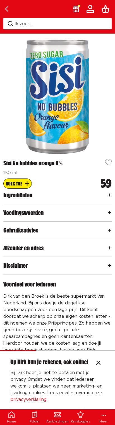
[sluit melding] (98, 363)
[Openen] (109, 195)
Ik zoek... (23, 24)
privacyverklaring (28, 399)
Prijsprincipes (62, 323)
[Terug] (6, 9)
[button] (76, 9)
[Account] (91, 9)
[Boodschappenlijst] (107, 9)
